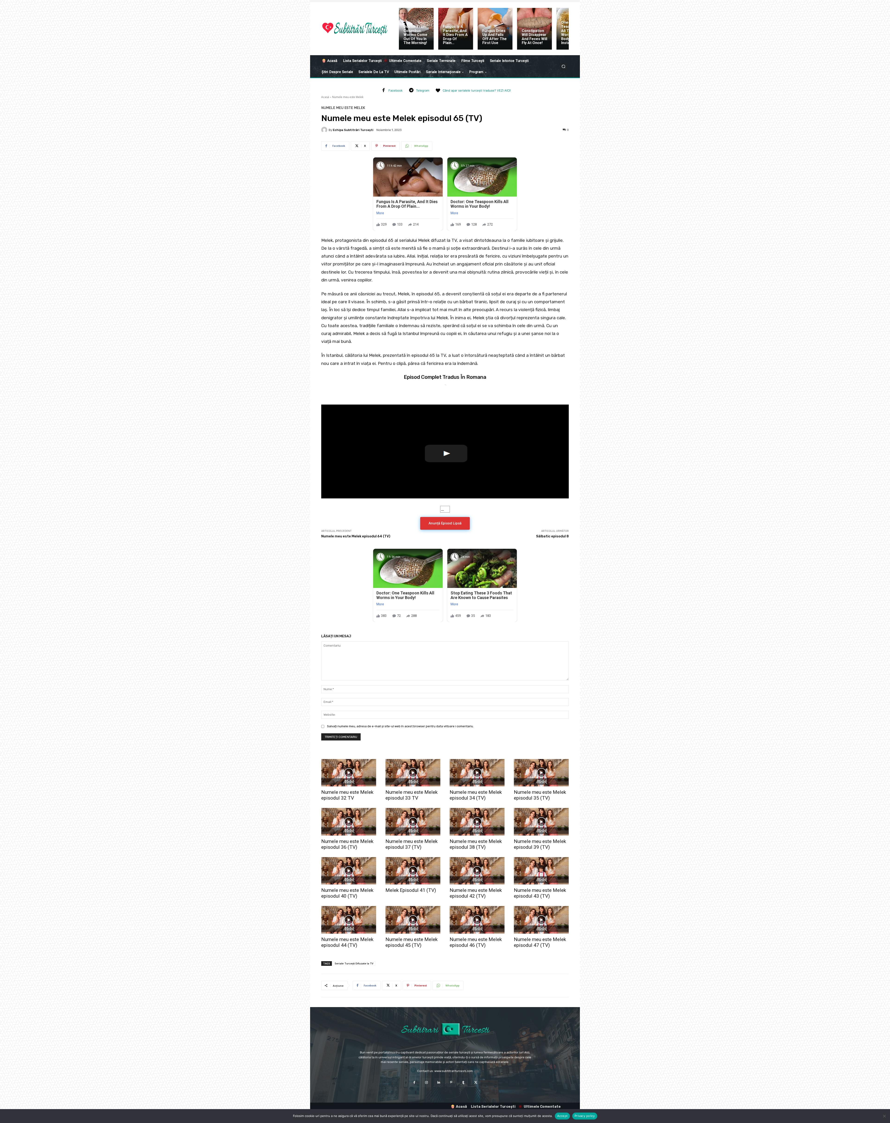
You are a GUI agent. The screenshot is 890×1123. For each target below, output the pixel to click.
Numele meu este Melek (347, 97)
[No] (884, 1116)
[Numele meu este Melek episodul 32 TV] (348, 773)
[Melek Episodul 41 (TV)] (412, 871)
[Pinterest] (451, 1082)
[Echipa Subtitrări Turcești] (325, 130)
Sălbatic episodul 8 (552, 536)
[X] (475, 1082)
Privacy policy (585, 1116)
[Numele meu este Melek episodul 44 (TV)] (348, 920)
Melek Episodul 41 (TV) (410, 890)
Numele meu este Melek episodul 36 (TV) (347, 844)
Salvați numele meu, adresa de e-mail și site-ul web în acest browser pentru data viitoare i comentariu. (400, 726)
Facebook (395, 90)
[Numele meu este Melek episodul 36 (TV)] (348, 822)
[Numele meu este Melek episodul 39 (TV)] (541, 822)
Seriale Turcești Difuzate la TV (354, 963)
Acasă (325, 97)
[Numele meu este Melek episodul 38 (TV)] (477, 822)
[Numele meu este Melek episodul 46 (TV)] (477, 920)
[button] (563, 66)
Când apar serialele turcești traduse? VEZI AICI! (477, 90)
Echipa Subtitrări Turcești (353, 129)
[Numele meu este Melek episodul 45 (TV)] (412, 920)
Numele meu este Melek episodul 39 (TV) (540, 844)
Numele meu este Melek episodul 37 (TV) (411, 844)
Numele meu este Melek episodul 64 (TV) (355, 536)
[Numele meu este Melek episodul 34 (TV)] (477, 773)
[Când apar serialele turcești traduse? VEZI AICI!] (437, 90)
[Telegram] (411, 90)
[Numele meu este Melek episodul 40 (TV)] (348, 871)
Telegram (422, 90)
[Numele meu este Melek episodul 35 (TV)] (541, 773)
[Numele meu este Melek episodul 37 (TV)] (412, 822)
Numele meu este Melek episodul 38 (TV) (476, 844)
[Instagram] (426, 1082)
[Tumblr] (463, 1082)
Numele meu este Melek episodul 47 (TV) (540, 942)
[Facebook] (383, 90)
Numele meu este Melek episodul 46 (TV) (476, 942)
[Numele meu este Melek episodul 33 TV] (412, 773)
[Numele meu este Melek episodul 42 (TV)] (477, 871)
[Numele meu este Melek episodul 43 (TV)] (541, 871)
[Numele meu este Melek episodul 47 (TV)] (541, 920)
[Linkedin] (438, 1082)
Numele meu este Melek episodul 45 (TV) (411, 942)
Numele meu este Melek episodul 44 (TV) (347, 942)
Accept (562, 1116)
